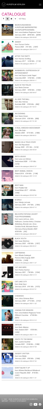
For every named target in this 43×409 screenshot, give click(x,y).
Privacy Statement (18, 401)
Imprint (5, 401)
